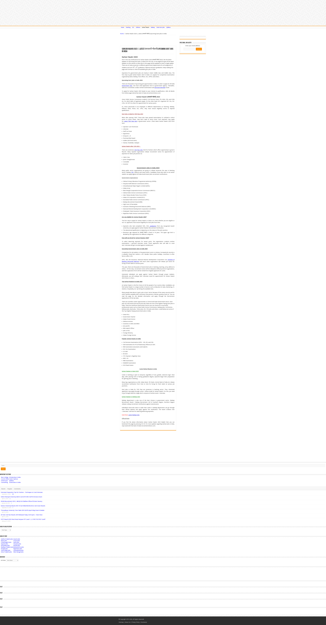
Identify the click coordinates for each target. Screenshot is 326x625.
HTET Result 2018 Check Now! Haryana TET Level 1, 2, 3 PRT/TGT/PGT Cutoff (23, 519)
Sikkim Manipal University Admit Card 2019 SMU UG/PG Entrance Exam (21, 497)
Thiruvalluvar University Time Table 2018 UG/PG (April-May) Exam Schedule (22, 510)
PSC (132, 172)
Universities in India (15, 482)
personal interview (160, 87)
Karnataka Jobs (5, 545)
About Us (127, 622)
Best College (4, 477)
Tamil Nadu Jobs (5, 550)
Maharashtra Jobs (18, 547)
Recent (3, 489)
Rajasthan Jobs (17, 548)
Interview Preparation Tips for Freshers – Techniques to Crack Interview (22, 492)
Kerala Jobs (16, 545)
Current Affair (5, 479)
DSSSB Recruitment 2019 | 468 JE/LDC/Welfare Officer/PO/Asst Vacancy (21, 501)
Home (122, 27)
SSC (133, 27)
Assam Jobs (16, 539)
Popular (9, 489)
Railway (153, 27)
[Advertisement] (139, 40)
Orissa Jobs (16, 540)
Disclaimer (144, 622)
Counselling (4, 482)
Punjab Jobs (4, 548)
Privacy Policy (135, 622)
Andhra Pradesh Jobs (7, 539)
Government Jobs (127, 85)
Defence (138, 27)
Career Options (13, 479)
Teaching (128, 27)
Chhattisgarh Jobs (6, 542)
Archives (3, 560)
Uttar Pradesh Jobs (6, 552)
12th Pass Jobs (138, 150)
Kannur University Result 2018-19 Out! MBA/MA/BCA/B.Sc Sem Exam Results (23, 506)
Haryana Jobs (17, 544)
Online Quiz (4, 480)
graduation (153, 226)
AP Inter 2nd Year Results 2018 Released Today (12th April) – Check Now (21, 515)
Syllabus (168, 27)
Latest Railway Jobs (133, 415)
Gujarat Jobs (4, 544)
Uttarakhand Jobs (18, 550)
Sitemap (121, 622)
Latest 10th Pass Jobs (130, 121)
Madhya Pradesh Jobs (7, 547)
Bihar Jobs (4, 540)
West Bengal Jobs (18, 552)
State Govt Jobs (160, 27)
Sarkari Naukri (145, 27)
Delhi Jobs (16, 542)
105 (13, 494)
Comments (17, 489)
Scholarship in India (15, 477)
